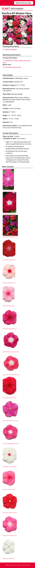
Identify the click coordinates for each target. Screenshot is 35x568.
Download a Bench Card (13, 67)
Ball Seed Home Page (23, 3)
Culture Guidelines (11, 49)
